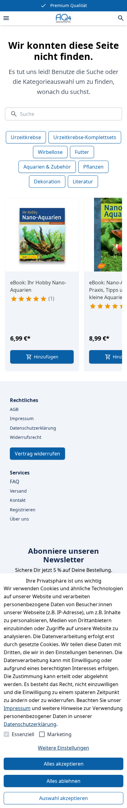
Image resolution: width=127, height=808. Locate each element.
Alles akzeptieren (64, 763)
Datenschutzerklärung (30, 724)
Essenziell (23, 734)
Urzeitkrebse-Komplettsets (84, 137)
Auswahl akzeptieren (63, 798)
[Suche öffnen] (121, 18)
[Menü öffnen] (6, 18)
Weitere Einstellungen (63, 747)
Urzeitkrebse (26, 137)
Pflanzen (93, 166)
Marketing (59, 734)
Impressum (17, 708)
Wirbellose (50, 152)
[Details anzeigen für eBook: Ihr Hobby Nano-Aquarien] (42, 234)
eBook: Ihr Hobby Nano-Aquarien (38, 286)
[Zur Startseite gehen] (63, 18)
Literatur (83, 181)
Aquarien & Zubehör (47, 166)
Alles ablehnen (63, 781)
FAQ (14, 481)
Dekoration (47, 181)
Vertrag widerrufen (37, 453)
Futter (82, 152)
